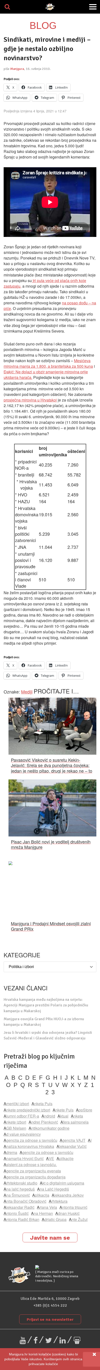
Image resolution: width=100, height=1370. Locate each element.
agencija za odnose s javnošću (30, 1140)
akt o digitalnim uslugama (62, 1183)
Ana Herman (42, 1213)
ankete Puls (63, 1110)
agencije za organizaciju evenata (32, 1171)
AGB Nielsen (15, 1128)
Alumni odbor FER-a (21, 1116)
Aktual (63, 1116)
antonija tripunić (73, 1207)
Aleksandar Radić (19, 1207)
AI (90, 1140)
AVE (50, 1158)
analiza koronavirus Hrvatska (29, 1146)
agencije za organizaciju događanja (35, 1177)
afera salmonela (74, 1122)
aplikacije (65, 1158)
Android (48, 1116)
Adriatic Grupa (54, 1219)
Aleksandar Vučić (72, 1146)
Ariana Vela (47, 1207)
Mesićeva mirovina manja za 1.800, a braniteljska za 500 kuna (48, 363)
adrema (10, 1152)
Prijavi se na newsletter (50, 1319)
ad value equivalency (22, 1134)
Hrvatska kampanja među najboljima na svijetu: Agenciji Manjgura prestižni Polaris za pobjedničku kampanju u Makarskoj (46, 1005)
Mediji (27, 691)
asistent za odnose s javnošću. (30, 1164)
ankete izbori (15, 1122)
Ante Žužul (78, 1219)
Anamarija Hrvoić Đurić (24, 1158)
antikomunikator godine (49, 1128)
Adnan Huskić (67, 1213)
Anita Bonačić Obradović (25, 1201)
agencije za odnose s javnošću (46, 1152)
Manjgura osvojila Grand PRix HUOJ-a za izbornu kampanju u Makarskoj (44, 1022)
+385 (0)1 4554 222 (50, 1305)
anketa (77, 1116)
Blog (43, 25)
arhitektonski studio (20, 1183)
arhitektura (58, 1201)
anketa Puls (42, 1103)
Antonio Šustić (16, 1213)
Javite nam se (50, 1237)
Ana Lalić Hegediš (53, 1189)
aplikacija (40, 1195)
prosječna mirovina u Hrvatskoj (30, 400)
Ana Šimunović (17, 1195)
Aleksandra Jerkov (68, 1195)
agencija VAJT (72, 1140)
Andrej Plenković (43, 1122)
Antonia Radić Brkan (21, 1219)
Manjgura (17, 69)
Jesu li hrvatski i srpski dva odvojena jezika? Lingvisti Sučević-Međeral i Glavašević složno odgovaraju (48, 1035)
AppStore (84, 1110)
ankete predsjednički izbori (27, 1110)
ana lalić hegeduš (19, 1189)
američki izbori (16, 1103)
